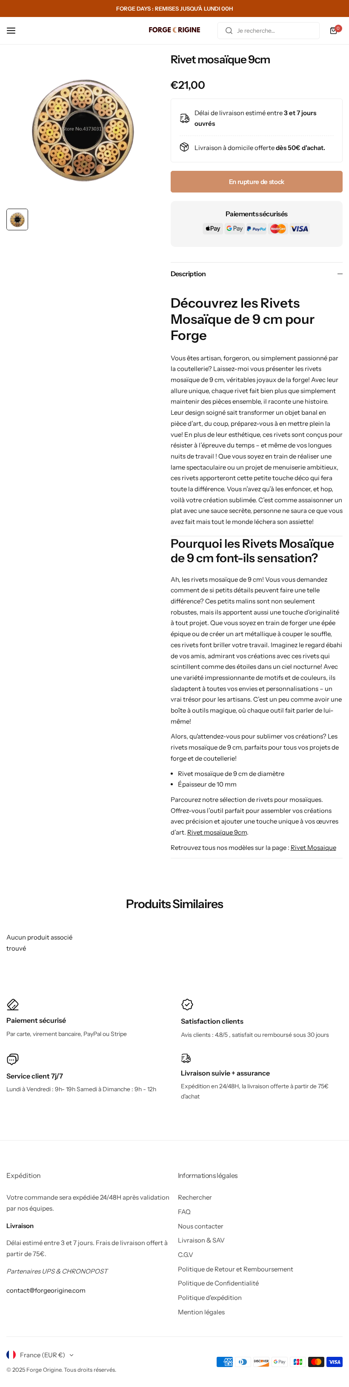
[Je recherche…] (229, 30)
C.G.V (185, 1255)
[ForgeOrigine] (174, 30)
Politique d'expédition (210, 1298)
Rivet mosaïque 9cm (217, 832)
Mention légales (201, 1312)
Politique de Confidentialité (218, 1283)
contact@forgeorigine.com (46, 1290)
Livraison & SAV (201, 1240)
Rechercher (195, 1197)
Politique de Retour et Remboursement (235, 1269)
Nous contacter (200, 1226)
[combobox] (268, 30)
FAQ (184, 1212)
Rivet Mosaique (313, 848)
